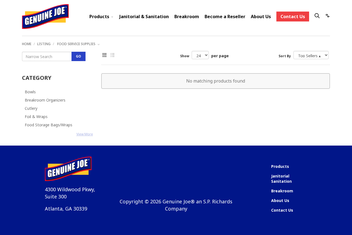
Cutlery (31, 108)
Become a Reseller (225, 16)
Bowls (30, 91)
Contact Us (292, 16)
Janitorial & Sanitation (144, 16)
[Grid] (112, 55)
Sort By (285, 56)
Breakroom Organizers (45, 100)
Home (26, 44)
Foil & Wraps (36, 116)
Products (101, 16)
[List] (104, 55)
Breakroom (186, 16)
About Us (261, 16)
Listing (44, 44)
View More (84, 134)
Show (184, 56)
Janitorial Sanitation (281, 178)
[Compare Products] (327, 16)
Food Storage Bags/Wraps (48, 124)
